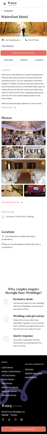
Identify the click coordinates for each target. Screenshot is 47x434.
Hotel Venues (7, 383)
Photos (24, 60)
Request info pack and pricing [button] (24, 53)
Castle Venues (7, 367)
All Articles (29, 369)
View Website (8, 46)
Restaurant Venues (9, 391)
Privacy (14, 414)
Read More (7, 107)
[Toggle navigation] (5, 4)
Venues (4, 362)
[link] (3, 419)
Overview (8, 60)
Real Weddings (31, 377)
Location (39, 60)
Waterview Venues (9, 395)
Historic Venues (8, 379)
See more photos (11, 202)
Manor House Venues (10, 387)
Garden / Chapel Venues (11, 371)
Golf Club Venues (8, 375)
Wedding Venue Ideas (33, 373)
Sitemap (5, 414)
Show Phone (33, 40)
